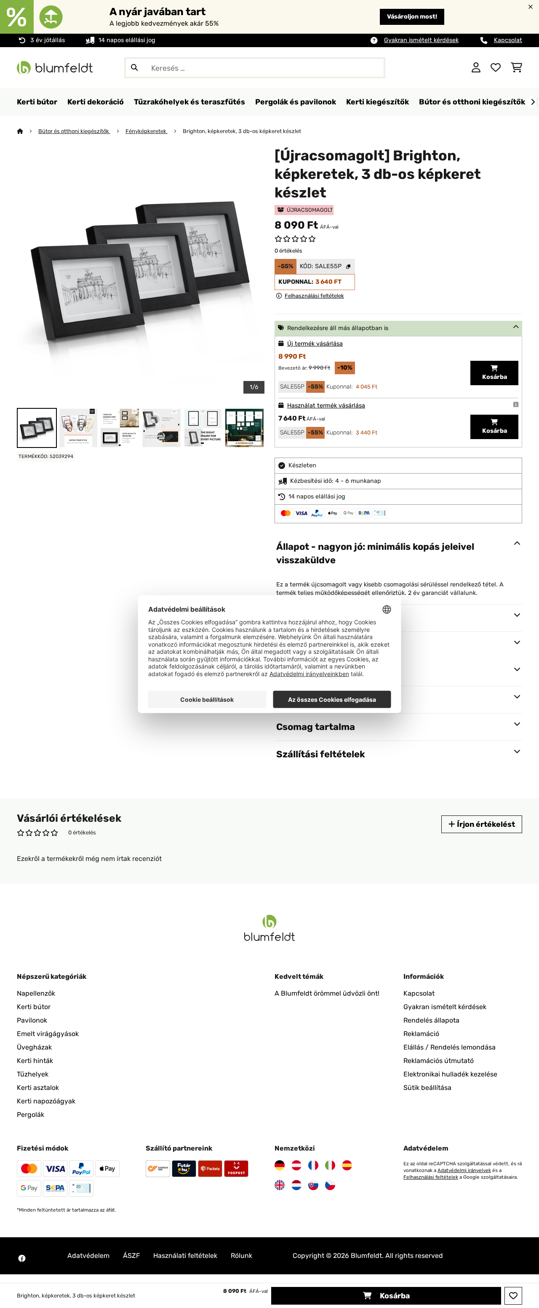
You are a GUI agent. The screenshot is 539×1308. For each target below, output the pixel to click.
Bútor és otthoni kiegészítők (74, 131)
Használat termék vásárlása (326, 405)
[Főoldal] (27, 131)
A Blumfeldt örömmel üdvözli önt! (327, 993)
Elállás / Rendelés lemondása (449, 1047)
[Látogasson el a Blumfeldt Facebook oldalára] (22, 1258)
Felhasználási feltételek (430, 1177)
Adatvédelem (88, 1256)
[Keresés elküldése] (134, 68)
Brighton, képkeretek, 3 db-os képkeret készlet (242, 131)
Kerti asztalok (38, 1088)
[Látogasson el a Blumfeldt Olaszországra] (330, 1165)
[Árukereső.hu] (424, 67)
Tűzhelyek (32, 1074)
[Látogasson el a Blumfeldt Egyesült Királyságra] (280, 1185)
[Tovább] (532, 102)
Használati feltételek (185, 1256)
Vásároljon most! (412, 16)
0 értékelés (288, 251)
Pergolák (30, 1115)
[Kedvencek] (496, 67)
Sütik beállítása (427, 1088)
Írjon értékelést (485, 824)
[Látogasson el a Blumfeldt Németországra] (280, 1165)
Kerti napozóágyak (46, 1101)
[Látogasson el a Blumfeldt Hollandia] (296, 1185)
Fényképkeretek (146, 131)
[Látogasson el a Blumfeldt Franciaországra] (313, 1165)
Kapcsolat (508, 40)
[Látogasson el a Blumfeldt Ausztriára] (296, 1165)
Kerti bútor (34, 1007)
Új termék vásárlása (315, 343)
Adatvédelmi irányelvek (464, 1170)
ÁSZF (131, 1256)
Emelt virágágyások (48, 1034)
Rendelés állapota (431, 1020)
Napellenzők (36, 993)
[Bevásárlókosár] (516, 67)
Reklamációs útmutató (438, 1061)
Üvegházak (34, 1047)
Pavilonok (32, 1020)
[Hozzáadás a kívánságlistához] (513, 1296)
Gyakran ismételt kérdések (421, 40)
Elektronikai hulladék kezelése (450, 1074)
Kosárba (394, 1295)
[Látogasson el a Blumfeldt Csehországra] (330, 1185)
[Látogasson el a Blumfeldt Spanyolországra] (347, 1165)
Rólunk (241, 1256)
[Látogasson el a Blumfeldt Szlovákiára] (313, 1185)
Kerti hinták (35, 1061)
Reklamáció (421, 1034)
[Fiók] (476, 67)
